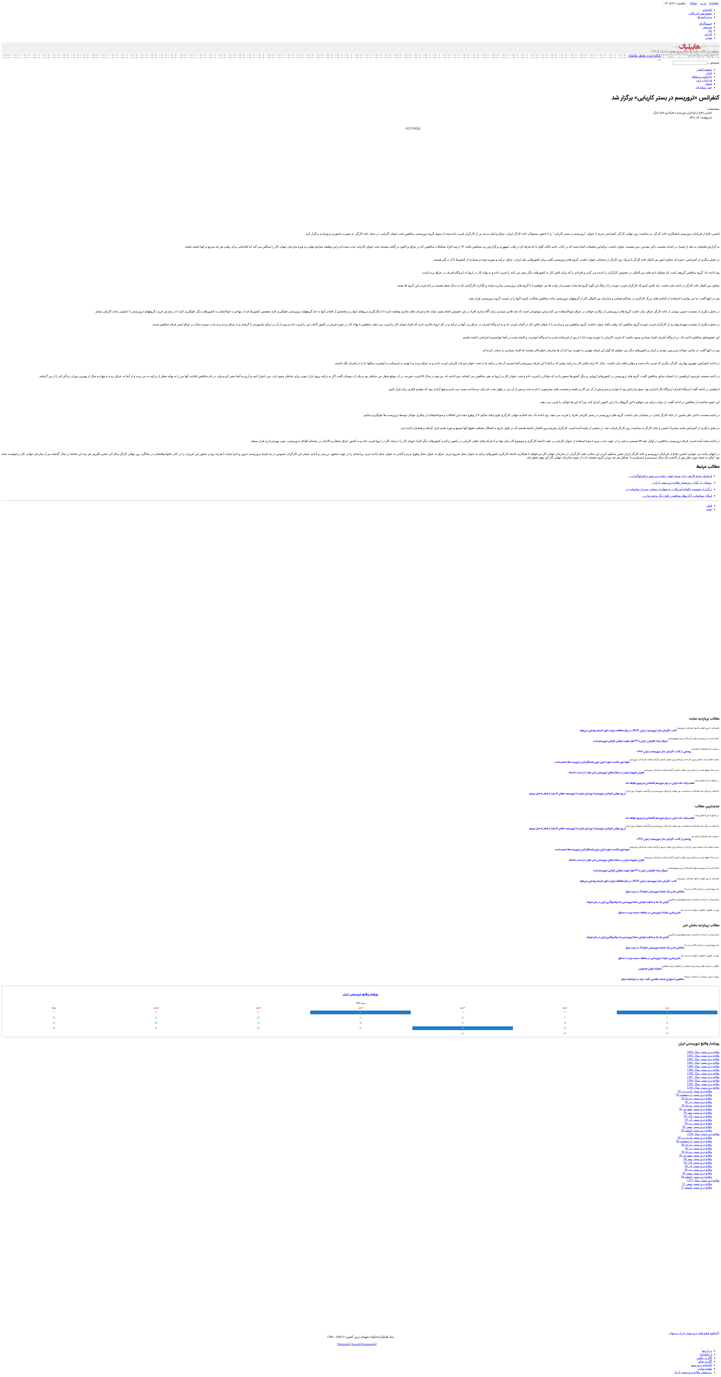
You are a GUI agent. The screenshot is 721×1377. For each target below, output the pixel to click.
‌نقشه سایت (705, 1368)
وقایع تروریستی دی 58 (698, 1169)
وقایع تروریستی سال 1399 (703, 1069)
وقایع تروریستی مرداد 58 (696, 1151)
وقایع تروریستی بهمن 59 (697, 1126)
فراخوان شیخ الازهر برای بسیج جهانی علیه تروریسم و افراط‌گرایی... (670, 476)
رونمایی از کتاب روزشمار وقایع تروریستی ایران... (681, 482)
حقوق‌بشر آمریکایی (700, 13)
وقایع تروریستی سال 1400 (703, 1066)
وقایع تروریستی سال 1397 (703, 1077)
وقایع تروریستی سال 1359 (703, 1087)
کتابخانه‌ (707, 9)
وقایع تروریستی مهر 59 (697, 1112)
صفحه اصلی (704, 69)
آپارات (708, 34)
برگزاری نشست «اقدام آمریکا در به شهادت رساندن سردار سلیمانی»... (668, 489)
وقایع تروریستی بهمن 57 (697, 1184)
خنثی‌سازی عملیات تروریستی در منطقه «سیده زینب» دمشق (649, 912)
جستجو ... (713, 62)
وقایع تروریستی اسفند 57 (696, 1187)
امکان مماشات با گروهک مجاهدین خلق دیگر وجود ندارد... (677, 495)
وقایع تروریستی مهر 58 (697, 1159)
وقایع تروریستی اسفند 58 (696, 1176)
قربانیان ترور (704, 80)
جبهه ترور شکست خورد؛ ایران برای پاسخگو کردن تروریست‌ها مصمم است (592, 762)
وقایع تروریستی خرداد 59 (696, 1098)
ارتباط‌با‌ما (706, 1354)
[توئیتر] (380, 1344)
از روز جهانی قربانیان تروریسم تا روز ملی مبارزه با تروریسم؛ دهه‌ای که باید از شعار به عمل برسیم (577, 793)
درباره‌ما (707, 1350)
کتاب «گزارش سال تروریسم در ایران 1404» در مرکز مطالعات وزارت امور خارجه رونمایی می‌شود (628, 730)
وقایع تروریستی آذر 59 (698, 1119)
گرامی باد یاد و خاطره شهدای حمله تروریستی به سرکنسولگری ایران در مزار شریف (627, 902)
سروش (707, 27)
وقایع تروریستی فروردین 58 (695, 1137)
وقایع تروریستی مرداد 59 (696, 1105)
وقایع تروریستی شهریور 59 (695, 1109)
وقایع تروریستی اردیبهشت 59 (694, 1094)
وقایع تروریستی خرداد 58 (696, 1144)
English (713, 3)
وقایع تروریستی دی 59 (698, 1123)
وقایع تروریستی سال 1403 (703, 1055)
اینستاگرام (705, 23)
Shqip (693, 3)
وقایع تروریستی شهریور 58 (695, 1155)
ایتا (710, 30)
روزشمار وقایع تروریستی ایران (360, 994)
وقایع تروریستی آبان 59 (697, 1116)
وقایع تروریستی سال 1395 (703, 1084)
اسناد (708, 83)
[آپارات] (356, 1344)
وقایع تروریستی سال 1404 (703, 1052)
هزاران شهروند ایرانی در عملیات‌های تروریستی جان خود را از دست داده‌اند (606, 772)
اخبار (708, 73)
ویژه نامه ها (705, 17)
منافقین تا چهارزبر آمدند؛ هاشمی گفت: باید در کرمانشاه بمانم (652, 979)
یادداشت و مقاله (702, 76)
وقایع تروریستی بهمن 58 (697, 1173)
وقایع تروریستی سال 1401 (703, 1062)
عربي (703, 3)
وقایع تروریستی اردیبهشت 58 (694, 1141)
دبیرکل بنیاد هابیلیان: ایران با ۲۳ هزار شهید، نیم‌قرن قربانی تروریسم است (630, 741)
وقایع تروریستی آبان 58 (697, 1162)
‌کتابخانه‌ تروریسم (701, 1365)
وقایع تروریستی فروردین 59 (695, 1091)
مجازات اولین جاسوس (650, 969)
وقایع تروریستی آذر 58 (698, 1166)
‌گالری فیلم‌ (705, 1361)
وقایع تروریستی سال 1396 (703, 1080)
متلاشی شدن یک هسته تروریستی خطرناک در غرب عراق (655, 891)
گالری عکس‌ (704, 1358)
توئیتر (708, 37)
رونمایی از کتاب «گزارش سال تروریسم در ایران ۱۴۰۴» (663, 751)
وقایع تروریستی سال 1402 (703, 1059)
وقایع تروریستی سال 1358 (703, 1134)
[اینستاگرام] (369, 1344)
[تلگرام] (344, 1344)
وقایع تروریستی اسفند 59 (696, 1130)
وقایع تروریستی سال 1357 (703, 1180)
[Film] (694, 1333)
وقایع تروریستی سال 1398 (703, 1073)
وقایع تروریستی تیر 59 (698, 1101)
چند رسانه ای (704, 87)
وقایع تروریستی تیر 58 (698, 1148)
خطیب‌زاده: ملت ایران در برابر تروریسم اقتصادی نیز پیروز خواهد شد (660, 783)
